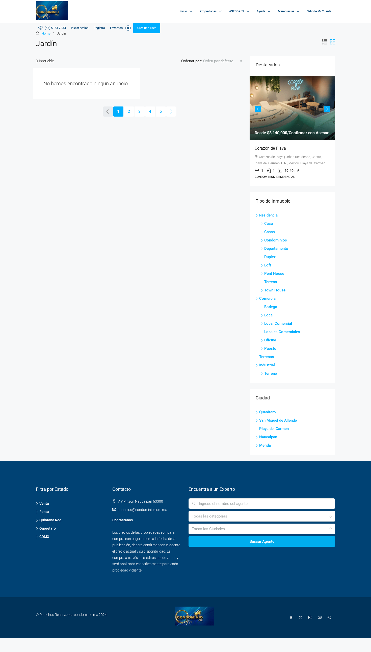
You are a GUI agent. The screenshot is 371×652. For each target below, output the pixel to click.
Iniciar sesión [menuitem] (80, 28)
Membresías (286, 11)
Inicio (183, 11)
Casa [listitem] (268, 223)
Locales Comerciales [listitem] (282, 332)
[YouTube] (321, 618)
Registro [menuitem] (99, 28)
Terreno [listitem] (270, 282)
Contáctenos (122, 520)
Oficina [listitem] (270, 340)
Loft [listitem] (267, 265)
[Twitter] (301, 618)
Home (46, 33)
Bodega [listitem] (270, 307)
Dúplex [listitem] (270, 257)
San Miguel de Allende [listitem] (278, 420)
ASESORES (236, 11)
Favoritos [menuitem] (119, 28)
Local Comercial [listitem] (278, 323)
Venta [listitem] (44, 503)
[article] (292, 131)
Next (327, 109)
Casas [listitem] (269, 232)
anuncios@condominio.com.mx (142, 510)
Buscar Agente (262, 541)
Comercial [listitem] (268, 298)
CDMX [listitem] (44, 537)
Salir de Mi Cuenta (319, 11)
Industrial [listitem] (267, 365)
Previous (258, 109)
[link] (292, 108)
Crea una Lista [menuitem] (146, 28)
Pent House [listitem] (274, 273)
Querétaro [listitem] (267, 412)
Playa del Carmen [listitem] (274, 428)
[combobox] (222, 61)
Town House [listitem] (274, 290)
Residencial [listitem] (269, 215)
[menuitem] (52, 28)
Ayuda (261, 11)
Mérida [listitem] (265, 445)
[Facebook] (292, 618)
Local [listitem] (269, 315)
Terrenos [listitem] (266, 357)
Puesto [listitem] (270, 348)
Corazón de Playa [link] (270, 148)
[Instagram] (311, 618)
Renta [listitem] (44, 512)
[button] (324, 42)
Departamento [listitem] (276, 248)
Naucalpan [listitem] (268, 437)
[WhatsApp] (330, 618)
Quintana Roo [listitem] (50, 520)
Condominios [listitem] (275, 240)
